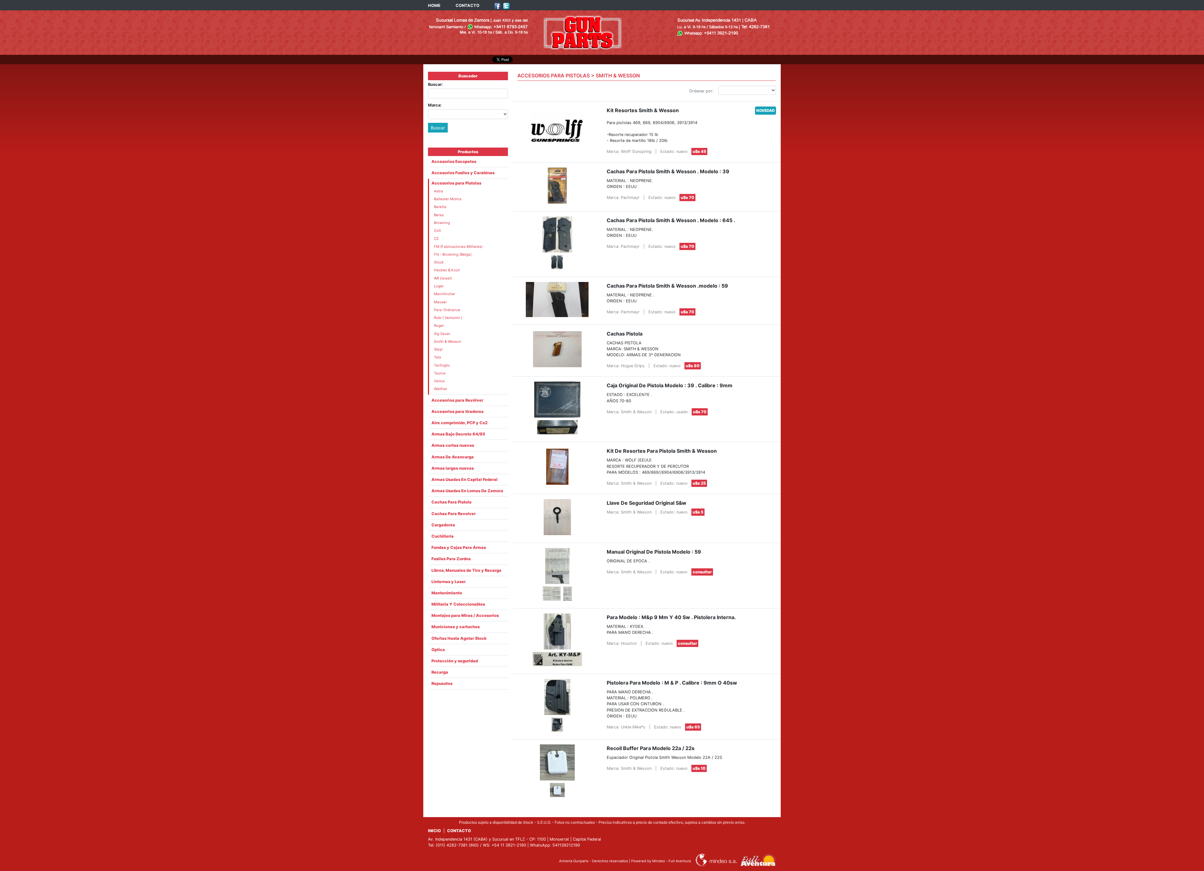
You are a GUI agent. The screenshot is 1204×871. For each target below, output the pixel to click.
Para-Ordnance (447, 310)
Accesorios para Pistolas (456, 183)
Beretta (440, 207)
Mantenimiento (446, 593)
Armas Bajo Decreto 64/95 (458, 434)
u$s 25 (699, 483)
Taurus (440, 373)
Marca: (434, 105)
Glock (439, 262)
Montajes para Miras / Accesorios (465, 615)
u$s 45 (699, 151)
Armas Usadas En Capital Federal (464, 479)
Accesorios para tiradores (457, 411)
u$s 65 (693, 727)
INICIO (434, 830)
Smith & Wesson (447, 341)
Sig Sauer (442, 333)
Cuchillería (442, 536)
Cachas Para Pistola (451, 502)
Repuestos (441, 683)
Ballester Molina (448, 199)
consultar (702, 572)
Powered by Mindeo (648, 861)
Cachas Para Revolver (453, 513)
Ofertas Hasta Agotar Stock (459, 638)
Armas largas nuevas (452, 468)
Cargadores (443, 525)
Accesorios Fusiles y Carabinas (462, 172)
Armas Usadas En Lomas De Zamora (467, 490)
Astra (438, 191)
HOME (434, 5)
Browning (442, 223)
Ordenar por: (701, 91)
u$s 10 (699, 768)
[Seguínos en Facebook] (497, 5)
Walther (440, 389)
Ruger (439, 325)
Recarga (439, 672)
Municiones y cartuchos (455, 626)
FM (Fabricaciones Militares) (458, 246)
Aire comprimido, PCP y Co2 (459, 422)
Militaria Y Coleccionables (458, 604)
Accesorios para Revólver (457, 400)
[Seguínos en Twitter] (506, 5)
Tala (437, 357)
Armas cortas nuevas (452, 445)
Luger (439, 286)
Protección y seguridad (454, 661)
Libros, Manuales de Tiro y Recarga (466, 570)
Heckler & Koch (447, 270)
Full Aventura (679, 861)
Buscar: (435, 84)
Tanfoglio (442, 365)
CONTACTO (467, 5)
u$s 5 (698, 512)
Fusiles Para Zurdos (451, 558)
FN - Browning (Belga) (453, 254)
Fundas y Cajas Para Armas (458, 547)
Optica (438, 649)
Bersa (439, 215)
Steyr (438, 349)
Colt (437, 230)
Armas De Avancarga (452, 457)
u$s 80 (693, 365)
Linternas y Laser (448, 581)
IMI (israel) (443, 278)
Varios (439, 381)
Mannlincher (444, 294)
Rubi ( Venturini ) (448, 318)
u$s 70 (687, 197)
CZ (436, 238)
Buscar (438, 127)
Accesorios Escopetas (453, 161)
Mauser (440, 302)
